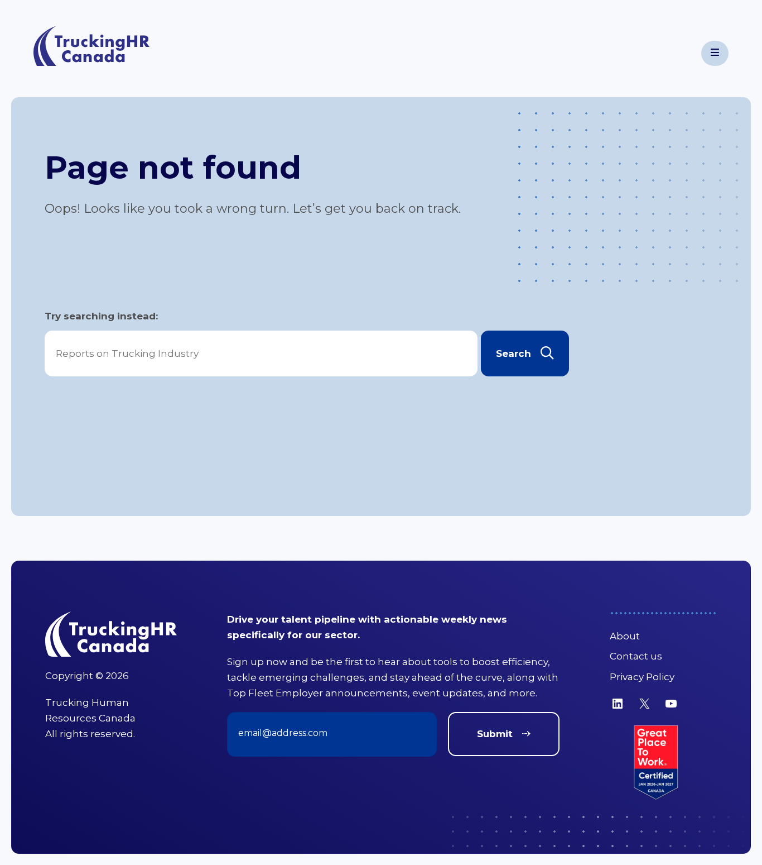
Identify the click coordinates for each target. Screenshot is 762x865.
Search (513, 353)
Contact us (636, 656)
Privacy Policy (642, 676)
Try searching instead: (101, 316)
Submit (495, 733)
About (625, 636)
